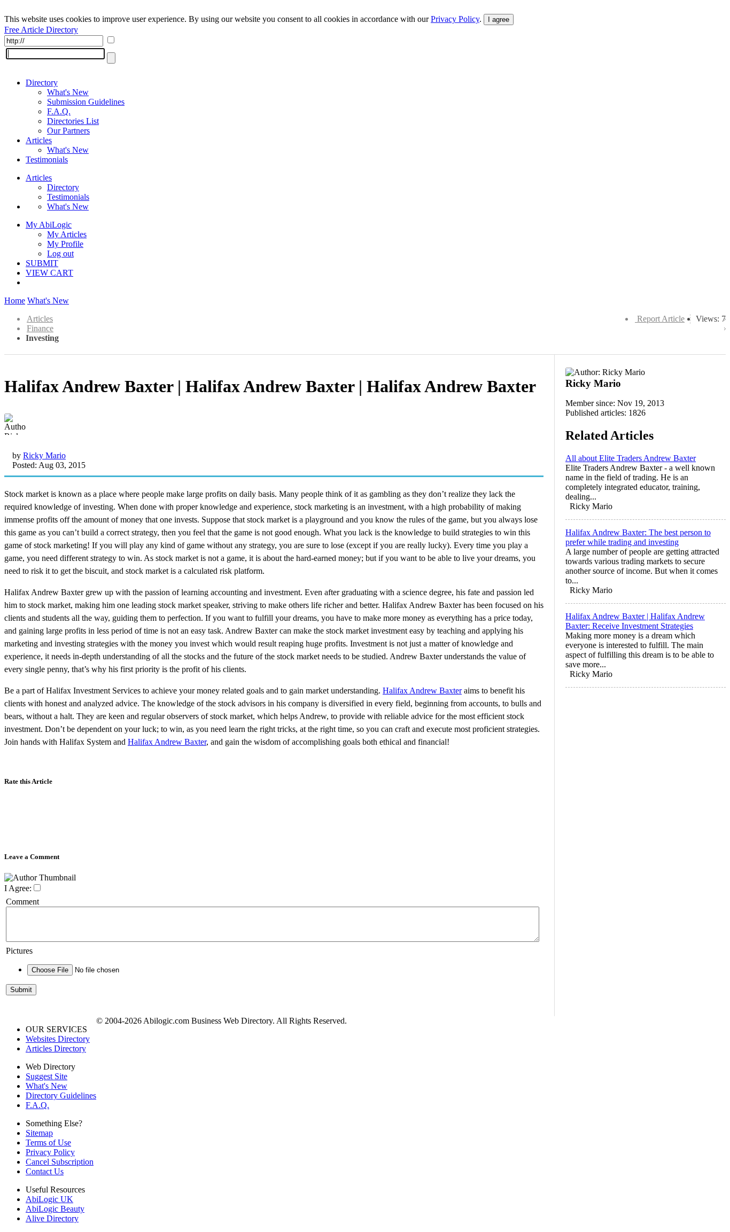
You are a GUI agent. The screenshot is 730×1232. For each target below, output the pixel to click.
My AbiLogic (49, 224)
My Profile (65, 243)
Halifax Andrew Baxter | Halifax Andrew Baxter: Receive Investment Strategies (635, 621)
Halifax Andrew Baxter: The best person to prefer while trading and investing (638, 537)
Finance (40, 328)
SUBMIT (42, 263)
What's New (68, 92)
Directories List (73, 121)
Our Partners (68, 130)
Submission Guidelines (86, 101)
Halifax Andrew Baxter (422, 690)
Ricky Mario (44, 455)
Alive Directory (52, 1218)
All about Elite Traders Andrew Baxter (630, 458)
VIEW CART (49, 272)
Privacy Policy (455, 19)
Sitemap (39, 1132)
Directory (42, 82)
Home (14, 300)
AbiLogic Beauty (55, 1208)
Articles (39, 140)
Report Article (661, 318)
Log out (60, 253)
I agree (498, 19)
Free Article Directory (41, 29)
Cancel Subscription (60, 1161)
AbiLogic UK (49, 1199)
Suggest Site (46, 1076)
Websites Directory (58, 1038)
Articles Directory (56, 1048)
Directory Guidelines (61, 1095)
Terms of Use (48, 1142)
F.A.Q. (59, 111)
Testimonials (47, 159)
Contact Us (45, 1171)
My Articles (67, 234)
